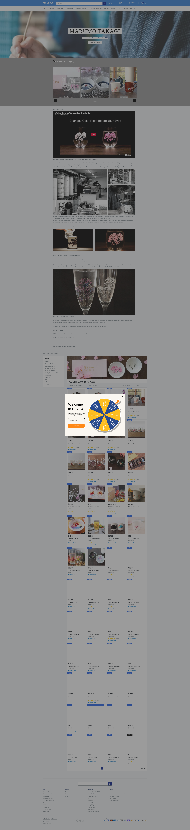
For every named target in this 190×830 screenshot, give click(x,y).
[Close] (123, 396)
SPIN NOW (76, 425)
